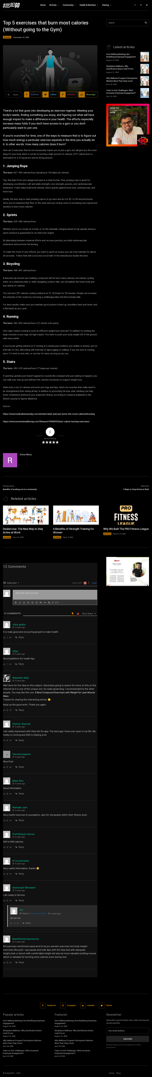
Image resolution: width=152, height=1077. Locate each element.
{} (53, 602)
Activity (7, 37)
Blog (119, 1073)
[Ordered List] (32, 602)
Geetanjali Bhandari (38, 913)
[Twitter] (147, 5)
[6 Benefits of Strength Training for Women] (76, 515)
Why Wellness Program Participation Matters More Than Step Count (121, 79)
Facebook (51, 1005)
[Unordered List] (36, 602)
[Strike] (28, 602)
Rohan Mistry (26, 454)
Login (94, 583)
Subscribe (127, 1038)
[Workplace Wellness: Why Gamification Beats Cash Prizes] (144, 69)
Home (111, 1073)
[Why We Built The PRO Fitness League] (126, 515)
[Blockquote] (41, 602)
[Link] (49, 602)
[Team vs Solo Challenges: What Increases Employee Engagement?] (144, 93)
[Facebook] (135, 5)
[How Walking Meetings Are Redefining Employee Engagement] (144, 57)
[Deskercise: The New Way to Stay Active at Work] (26, 515)
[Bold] (16, 602)
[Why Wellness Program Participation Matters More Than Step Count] (144, 81)
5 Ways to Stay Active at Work (136, 489)
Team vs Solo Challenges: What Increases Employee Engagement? (121, 91)
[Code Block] (45, 602)
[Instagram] (141, 5)
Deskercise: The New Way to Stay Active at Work (23, 530)
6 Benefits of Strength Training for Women (73, 530)
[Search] (146, 23)
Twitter (109, 1005)
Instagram (71, 1005)
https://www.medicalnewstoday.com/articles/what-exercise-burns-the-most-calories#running (49, 414)
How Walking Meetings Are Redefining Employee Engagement (121, 55)
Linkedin (90, 1005)
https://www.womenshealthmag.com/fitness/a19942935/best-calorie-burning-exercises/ (46, 421)
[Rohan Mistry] (10, 460)
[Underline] (24, 602)
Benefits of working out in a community (20, 489)
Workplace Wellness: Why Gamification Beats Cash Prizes (119, 67)
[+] (57, 602)
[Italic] (20, 602)
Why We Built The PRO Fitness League (126, 529)
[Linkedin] (83, 1005)
